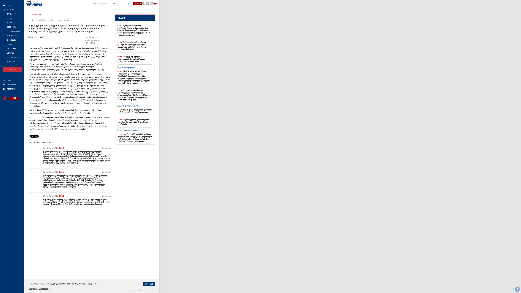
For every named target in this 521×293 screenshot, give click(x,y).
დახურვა (149, 284)
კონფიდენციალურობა (38, 289)
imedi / (32, 20)
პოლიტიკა (36, 15)
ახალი (122, 18)
